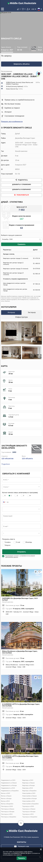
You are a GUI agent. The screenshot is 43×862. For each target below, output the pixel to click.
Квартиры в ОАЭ (27, 780)
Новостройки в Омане (29, 796)
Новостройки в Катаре (29, 798)
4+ (30, 495)
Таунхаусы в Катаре (28, 811)
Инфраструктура (21, 317)
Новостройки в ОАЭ (28, 793)
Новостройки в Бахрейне (30, 804)
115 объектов (7, 459)
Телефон (7, 542)
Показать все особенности (12, 121)
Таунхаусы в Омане (28, 809)
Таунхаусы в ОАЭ (28, 806)
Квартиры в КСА (27, 788)
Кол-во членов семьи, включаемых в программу (20, 492)
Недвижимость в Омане (9, 783)
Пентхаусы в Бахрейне (8, 817)
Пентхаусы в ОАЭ (7, 806)
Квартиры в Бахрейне (29, 790)
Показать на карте (39, 73)
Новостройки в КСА (28, 801)
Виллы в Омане (6, 796)
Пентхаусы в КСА (6, 814)
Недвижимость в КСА (8, 788)
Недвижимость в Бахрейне (10, 790)
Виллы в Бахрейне (7, 804)
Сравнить (22, 244)
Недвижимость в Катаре (9, 785)
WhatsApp (28, 542)
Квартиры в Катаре (28, 785)
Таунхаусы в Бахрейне (29, 817)
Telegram (7, 545)
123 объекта (27, 459)
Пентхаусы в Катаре (7, 811)
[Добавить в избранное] (39, 571)
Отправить (21, 552)
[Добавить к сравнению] (35, 571)
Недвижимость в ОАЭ (8, 780)
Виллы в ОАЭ (5, 793)
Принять (21, 858)
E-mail (18, 542)
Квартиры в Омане (28, 783)
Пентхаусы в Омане (7, 809)
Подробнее (6, 464)
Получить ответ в (8, 539)
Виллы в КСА (5, 801)
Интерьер (11, 312)
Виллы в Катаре (6, 798)
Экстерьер (32, 312)
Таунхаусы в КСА (28, 814)
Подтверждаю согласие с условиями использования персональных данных (20, 556)
